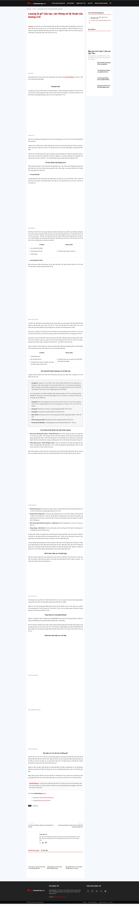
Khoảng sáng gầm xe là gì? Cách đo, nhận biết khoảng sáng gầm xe (70, 826)
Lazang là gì (35, 805)
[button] (110, 3)
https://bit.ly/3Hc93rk (44, 800)
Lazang (30, 26)
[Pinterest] (92, 891)
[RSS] (96, 891)
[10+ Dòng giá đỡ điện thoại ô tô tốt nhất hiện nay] (92, 80)
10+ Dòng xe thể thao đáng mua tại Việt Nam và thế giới (40, 826)
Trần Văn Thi (43, 834)
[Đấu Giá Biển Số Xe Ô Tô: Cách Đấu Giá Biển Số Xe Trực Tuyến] (74, 860)
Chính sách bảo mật (103, 902)
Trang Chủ (29, 9)
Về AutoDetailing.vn (58, 3)
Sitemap (85, 902)
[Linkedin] (43, 843)
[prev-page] (29, 872)
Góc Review (70, 3)
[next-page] (32, 872)
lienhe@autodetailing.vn (59, 897)
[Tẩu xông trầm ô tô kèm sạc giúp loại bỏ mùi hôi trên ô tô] (92, 72)
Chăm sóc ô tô (80, 3)
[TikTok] (101, 891)
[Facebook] (40, 843)
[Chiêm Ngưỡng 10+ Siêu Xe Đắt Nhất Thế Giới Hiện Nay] (55, 860)
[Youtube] (46, 843)
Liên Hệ (110, 902)
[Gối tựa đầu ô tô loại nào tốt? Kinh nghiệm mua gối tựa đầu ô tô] (92, 87)
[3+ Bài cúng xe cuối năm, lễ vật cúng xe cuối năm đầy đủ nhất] (36, 860)
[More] (69, 20)
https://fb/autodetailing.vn (46, 797)
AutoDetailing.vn (34, 783)
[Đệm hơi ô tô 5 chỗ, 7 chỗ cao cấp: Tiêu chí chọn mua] (99, 41)
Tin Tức (90, 3)
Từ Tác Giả (44, 850)
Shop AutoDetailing (101, 3)
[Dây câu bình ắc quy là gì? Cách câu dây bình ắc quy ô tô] (92, 64)
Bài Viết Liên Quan (33, 850)
